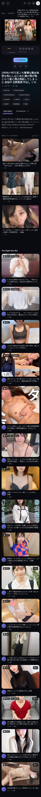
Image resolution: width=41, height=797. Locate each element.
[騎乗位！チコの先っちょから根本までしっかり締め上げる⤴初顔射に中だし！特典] (20, 548)
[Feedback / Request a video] (25, 3)
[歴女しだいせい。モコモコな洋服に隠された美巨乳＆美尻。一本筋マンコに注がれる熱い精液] (20, 449)
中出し (27, 99)
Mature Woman (24, 95)
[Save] (26, 66)
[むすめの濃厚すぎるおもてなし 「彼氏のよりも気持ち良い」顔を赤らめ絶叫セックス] (20, 269)
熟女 (26, 104)
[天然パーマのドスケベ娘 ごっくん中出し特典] (20, 482)
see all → (35, 136)
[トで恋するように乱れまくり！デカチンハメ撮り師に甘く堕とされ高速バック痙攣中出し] (20, 648)
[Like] (20, 66)
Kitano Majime (19, 90)
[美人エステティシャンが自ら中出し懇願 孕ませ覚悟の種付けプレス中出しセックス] (20, 745)
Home (3, 13)
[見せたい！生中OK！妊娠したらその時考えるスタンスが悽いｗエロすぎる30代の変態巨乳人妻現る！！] (20, 515)
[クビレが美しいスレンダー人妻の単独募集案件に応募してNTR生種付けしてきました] (20, 409)
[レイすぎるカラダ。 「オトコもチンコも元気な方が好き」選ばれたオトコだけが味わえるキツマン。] (20, 302)
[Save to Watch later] (36, 256)
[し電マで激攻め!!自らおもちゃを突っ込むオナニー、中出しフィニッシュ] (20, 581)
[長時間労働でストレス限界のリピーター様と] (20, 777)
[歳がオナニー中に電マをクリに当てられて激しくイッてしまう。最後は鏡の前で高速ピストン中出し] (20, 369)
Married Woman (9, 95)
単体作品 (16, 104)
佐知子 (7, 104)
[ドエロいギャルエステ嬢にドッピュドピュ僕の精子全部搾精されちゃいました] (20, 614)
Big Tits (7, 90)
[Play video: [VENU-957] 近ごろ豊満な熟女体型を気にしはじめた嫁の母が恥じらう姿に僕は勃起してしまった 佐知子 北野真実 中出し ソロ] (20, 30)
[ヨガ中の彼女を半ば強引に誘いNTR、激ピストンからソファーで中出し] (20, 336)
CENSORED (11, 13)
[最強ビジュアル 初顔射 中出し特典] (20, 679)
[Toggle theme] (29, 3)
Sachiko (7, 99)
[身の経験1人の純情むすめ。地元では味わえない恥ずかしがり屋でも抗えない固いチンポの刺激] (20, 712)
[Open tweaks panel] (34, 3)
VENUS (17, 99)
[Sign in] (38, 3)
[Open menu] (3, 3)
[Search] (8, 3)
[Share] (15, 66)
